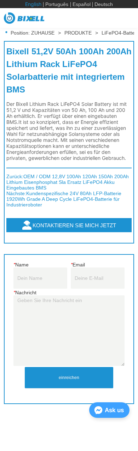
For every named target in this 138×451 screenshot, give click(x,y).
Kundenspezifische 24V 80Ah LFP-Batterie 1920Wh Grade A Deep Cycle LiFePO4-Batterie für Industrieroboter (63, 199)
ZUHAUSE (42, 33)
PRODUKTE (78, 33)
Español (82, 4)
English (33, 4)
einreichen (69, 377)
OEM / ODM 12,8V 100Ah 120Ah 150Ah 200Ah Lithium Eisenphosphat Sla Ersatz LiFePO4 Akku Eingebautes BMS (67, 182)
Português (56, 4)
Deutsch (103, 4)
